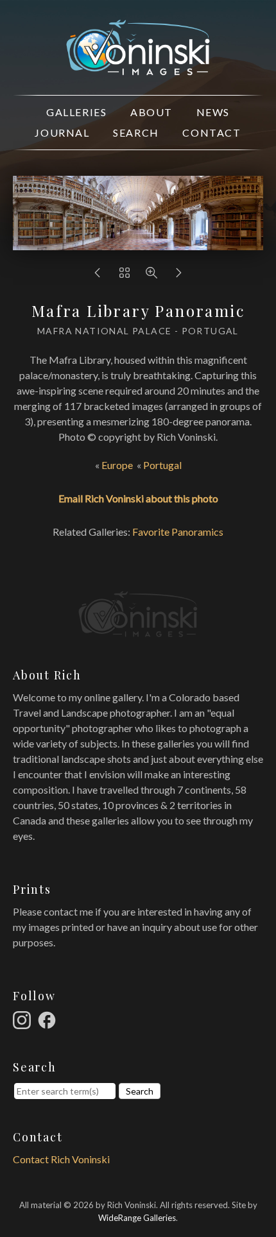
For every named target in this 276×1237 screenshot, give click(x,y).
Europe (117, 465)
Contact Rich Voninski (61, 1159)
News (213, 112)
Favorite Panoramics (177, 531)
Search (136, 132)
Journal (62, 132)
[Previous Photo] (98, 275)
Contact (211, 132)
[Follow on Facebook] (49, 1018)
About (151, 112)
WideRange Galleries (137, 1218)
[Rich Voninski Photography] (138, 68)
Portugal (162, 465)
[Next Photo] (178, 275)
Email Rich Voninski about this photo (138, 498)
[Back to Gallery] (124, 275)
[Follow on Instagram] (24, 1018)
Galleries (76, 112)
